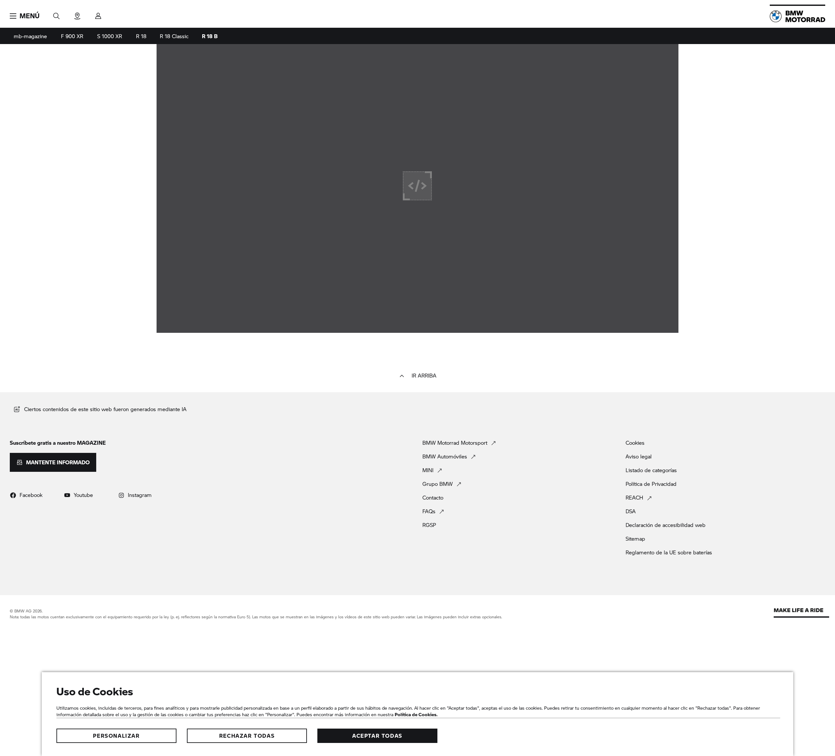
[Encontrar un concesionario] (77, 14)
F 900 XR (72, 36)
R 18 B (210, 36)
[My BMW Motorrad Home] (797, 16)
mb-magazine (30, 36)
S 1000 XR (109, 36)
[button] (24, 16)
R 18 (141, 36)
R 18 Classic (174, 36)
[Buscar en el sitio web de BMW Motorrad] (56, 14)
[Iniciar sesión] (98, 14)
